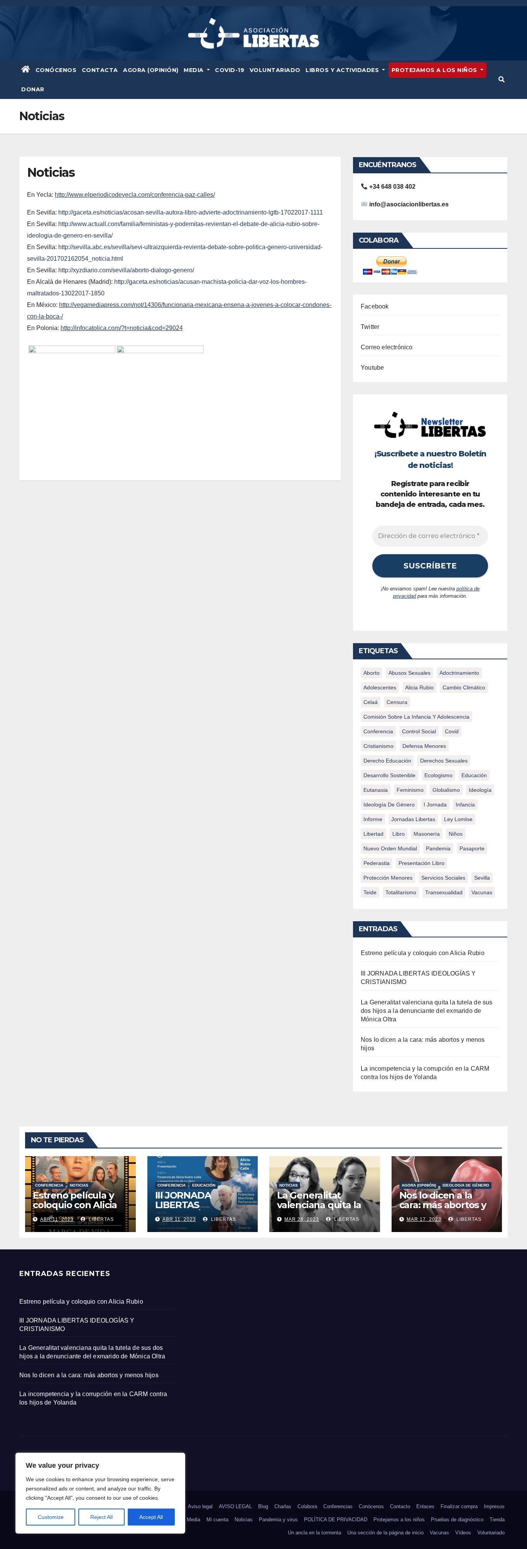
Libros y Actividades (343, 70)
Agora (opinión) (419, 1185)
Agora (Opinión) (151, 70)
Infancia (465, 804)
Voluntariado (275, 70)
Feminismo (410, 790)
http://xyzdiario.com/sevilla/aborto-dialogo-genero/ (126, 270)
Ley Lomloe (458, 819)
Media (194, 70)
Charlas (282, 1506)
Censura (397, 702)
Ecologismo (438, 775)
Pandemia (438, 848)
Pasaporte (472, 848)
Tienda (497, 1519)
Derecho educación (387, 761)
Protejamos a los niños (435, 70)
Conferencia (378, 731)
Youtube (372, 367)
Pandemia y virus (278, 1519)
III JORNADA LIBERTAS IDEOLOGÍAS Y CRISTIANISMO (188, 1210)
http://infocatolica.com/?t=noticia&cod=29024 (122, 328)
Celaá (370, 702)
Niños (456, 834)
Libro (398, 834)
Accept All (151, 1517)
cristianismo (378, 746)
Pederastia (376, 863)
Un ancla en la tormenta (314, 1533)
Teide (370, 892)
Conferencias (338, 1506)
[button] (501, 79)
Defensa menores (424, 746)
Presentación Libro (421, 863)
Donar (32, 89)
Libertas (100, 1219)
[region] (100, 1493)
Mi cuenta (217, 1519)
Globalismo (446, 790)
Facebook (375, 306)
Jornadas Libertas (413, 819)
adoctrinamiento (459, 673)
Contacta (100, 70)
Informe (372, 819)
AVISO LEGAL (235, 1506)
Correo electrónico (387, 347)
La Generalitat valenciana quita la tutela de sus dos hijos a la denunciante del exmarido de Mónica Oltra (427, 1011)
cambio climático (464, 687)
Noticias (79, 1185)
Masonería (427, 834)
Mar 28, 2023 (301, 1219)
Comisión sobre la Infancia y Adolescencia (416, 717)
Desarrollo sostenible (389, 775)
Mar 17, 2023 (424, 1219)
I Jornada (435, 804)
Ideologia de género (466, 1185)
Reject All (101, 1517)
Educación (474, 775)
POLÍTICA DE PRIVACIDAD (335, 1519)
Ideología (480, 790)
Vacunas (481, 892)
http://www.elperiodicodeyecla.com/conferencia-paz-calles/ (135, 194)
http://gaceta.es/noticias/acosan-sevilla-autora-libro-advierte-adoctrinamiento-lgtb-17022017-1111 (190, 212)
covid (452, 731)
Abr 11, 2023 (57, 1219)
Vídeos (463, 1533)
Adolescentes (379, 687)
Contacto (400, 1506)
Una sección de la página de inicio (385, 1533)
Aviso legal (200, 1506)
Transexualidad (444, 892)
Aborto (371, 673)
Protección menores (387, 878)
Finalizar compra (459, 1506)
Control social (419, 731)
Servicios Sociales (443, 878)
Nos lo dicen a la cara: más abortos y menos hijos (442, 1205)
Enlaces (425, 1506)
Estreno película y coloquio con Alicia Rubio (423, 953)
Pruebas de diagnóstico (457, 1519)
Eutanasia (375, 790)
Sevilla (482, 878)
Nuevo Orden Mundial (390, 848)
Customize (51, 1517)
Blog (263, 1506)
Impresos (494, 1506)
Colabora (307, 1506)
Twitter (370, 327)
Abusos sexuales (409, 673)
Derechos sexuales (444, 761)
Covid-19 (229, 70)
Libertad (373, 834)
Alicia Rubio (419, 687)
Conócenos (56, 70)
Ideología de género (389, 804)
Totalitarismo (400, 892)
